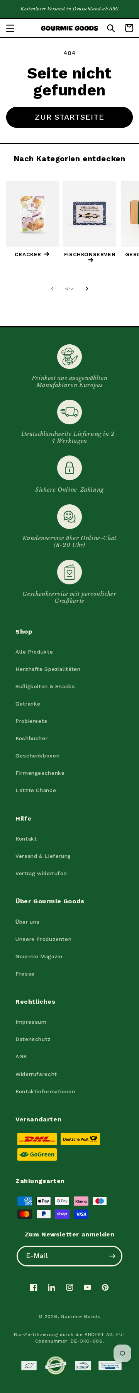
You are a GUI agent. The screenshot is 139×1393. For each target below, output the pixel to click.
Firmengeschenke (39, 773)
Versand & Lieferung (43, 856)
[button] (10, 28)
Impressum (31, 1022)
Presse (25, 974)
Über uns (27, 922)
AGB (21, 1056)
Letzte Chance (35, 790)
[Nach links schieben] (52, 288)
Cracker (28, 254)
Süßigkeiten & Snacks (45, 686)
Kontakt (26, 839)
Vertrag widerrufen (41, 873)
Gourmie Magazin (38, 956)
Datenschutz (33, 1039)
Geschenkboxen (37, 755)
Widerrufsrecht (36, 1074)
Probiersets (31, 721)
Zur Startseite (70, 117)
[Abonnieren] (112, 1256)
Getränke (28, 704)
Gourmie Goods (80, 1316)
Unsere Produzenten (43, 939)
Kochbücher (31, 738)
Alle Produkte (34, 652)
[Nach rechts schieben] (86, 288)
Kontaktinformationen (45, 1091)
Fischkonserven (89, 254)
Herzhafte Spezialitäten (48, 669)
